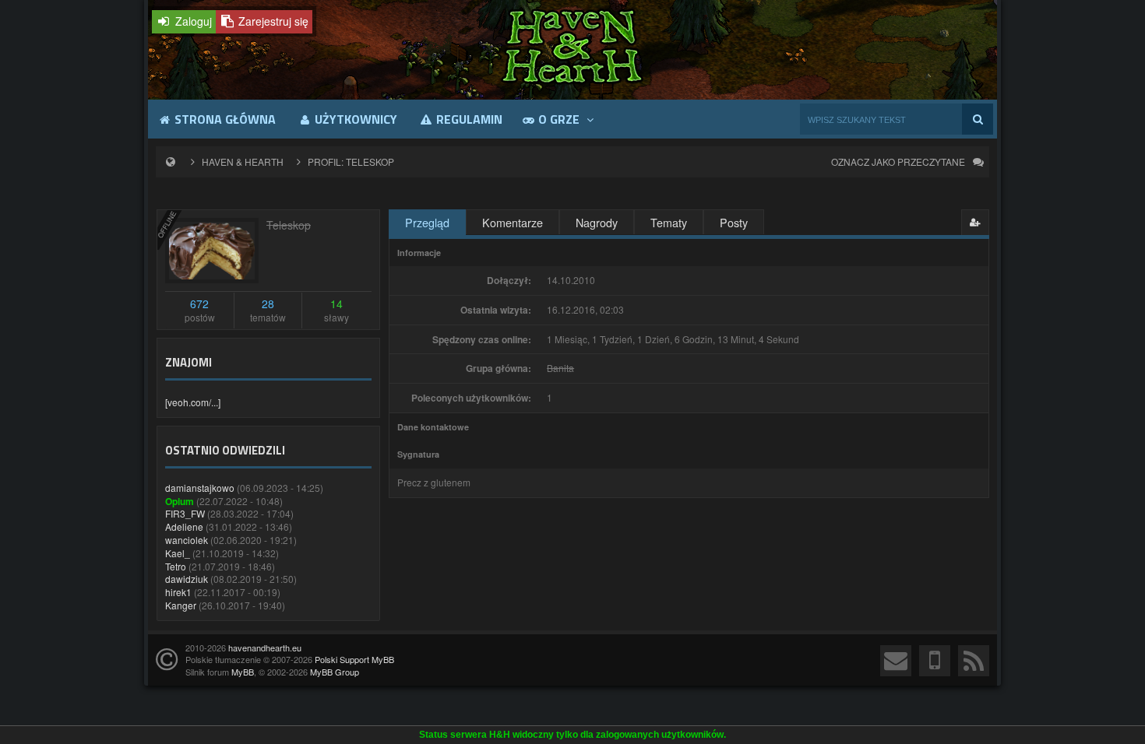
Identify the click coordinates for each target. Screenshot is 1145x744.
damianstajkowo (199, 487)
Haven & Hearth (243, 161)
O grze (559, 119)
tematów (268, 310)
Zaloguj (192, 21)
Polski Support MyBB (354, 659)
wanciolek (186, 539)
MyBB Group (334, 671)
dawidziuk (186, 578)
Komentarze (512, 222)
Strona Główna (223, 119)
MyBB (242, 671)
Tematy (668, 222)
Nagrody (597, 222)
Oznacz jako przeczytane (898, 161)
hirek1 (178, 591)
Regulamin (467, 119)
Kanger (180, 605)
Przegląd (427, 222)
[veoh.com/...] (192, 402)
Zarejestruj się (271, 21)
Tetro (175, 566)
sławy (336, 310)
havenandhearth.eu (264, 647)
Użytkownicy (354, 119)
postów (200, 310)
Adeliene (184, 526)
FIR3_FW (185, 513)
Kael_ (177, 553)
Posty (734, 222)
